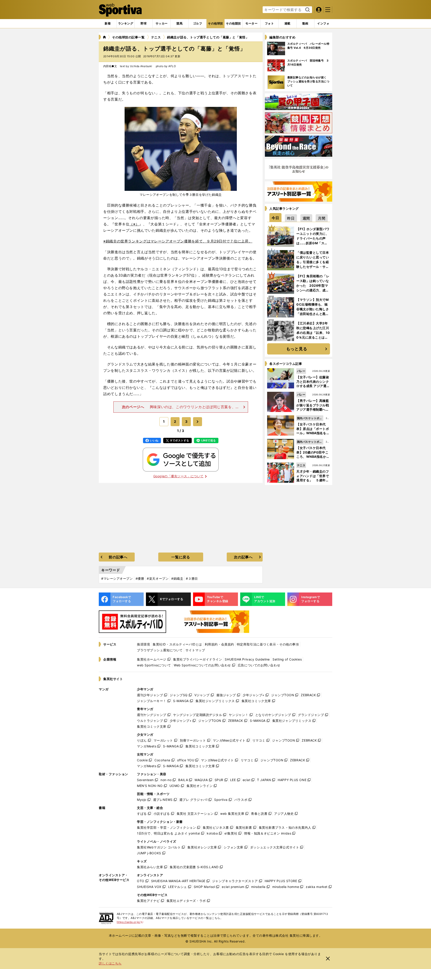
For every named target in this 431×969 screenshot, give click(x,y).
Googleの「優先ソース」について (178, 476)
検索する (307, 10)
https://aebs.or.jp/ (130, 922)
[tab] (143, 23)
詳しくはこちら (110, 963)
